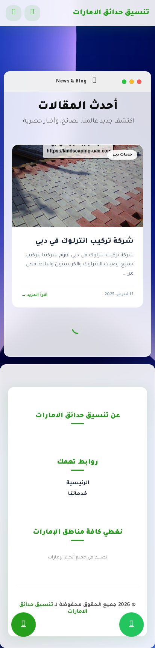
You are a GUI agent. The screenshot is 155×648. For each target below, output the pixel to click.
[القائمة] (13, 13)
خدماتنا (77, 494)
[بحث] (32, 13)
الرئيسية (77, 483)
